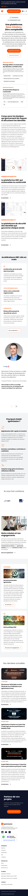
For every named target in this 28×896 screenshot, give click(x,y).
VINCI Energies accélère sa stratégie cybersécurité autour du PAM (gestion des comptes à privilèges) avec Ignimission (12, 386)
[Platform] (14, 273)
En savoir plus (4, 198)
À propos (3, 850)
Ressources (4, 861)
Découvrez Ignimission (7, 552)
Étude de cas (4, 867)
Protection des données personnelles (7, 893)
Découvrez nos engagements (12, 647)
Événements (4, 865)
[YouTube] (6, 832)
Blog (2, 863)
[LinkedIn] (2, 832)
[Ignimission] (2, 11)
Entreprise (4, 845)
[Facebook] (10, 832)
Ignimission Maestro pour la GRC (9, 876)
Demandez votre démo (14, 11)
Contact (3, 882)
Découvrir (3, 6)
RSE (2, 854)
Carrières (3, 857)
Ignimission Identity (14, 55)
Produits (3, 871)
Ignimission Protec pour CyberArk (9, 878)
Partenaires (4, 852)
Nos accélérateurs (13, 330)
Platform (3, 848)
